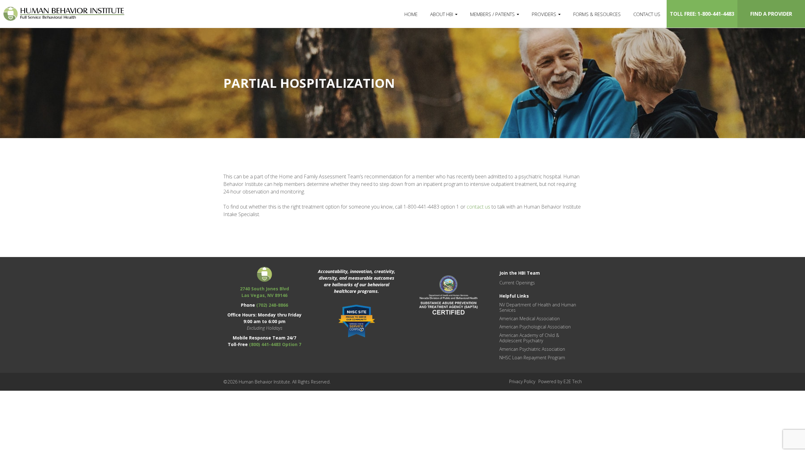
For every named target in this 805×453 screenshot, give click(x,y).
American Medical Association (529, 319)
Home (411, 14)
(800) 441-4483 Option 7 (275, 344)
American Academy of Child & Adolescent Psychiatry (529, 338)
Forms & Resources (597, 14)
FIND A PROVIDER (771, 13)
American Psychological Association (535, 327)
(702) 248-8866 (272, 305)
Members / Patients (493, 14)
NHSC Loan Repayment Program (532, 358)
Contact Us (646, 14)
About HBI (442, 14)
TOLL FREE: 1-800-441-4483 (702, 13)
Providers (545, 14)
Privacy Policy (522, 381)
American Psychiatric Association (532, 349)
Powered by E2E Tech (560, 381)
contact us (478, 206)
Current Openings (517, 283)
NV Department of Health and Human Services (537, 307)
